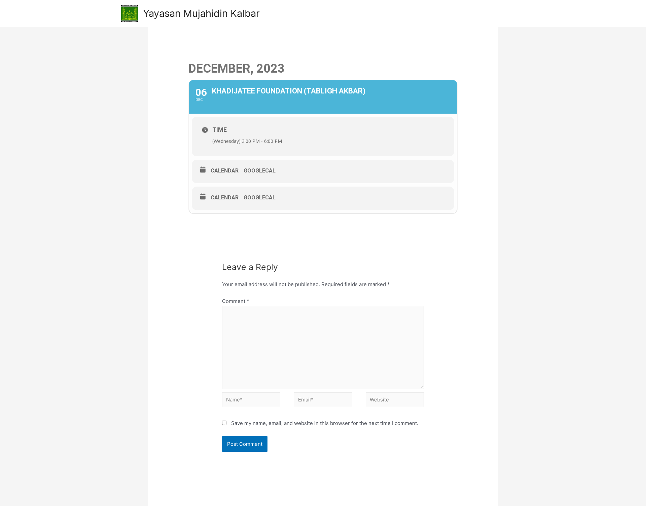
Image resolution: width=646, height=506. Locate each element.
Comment (235, 301)
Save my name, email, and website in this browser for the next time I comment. (324, 423)
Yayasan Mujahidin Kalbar (201, 13)
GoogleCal (260, 170)
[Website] (395, 401)
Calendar (225, 170)
